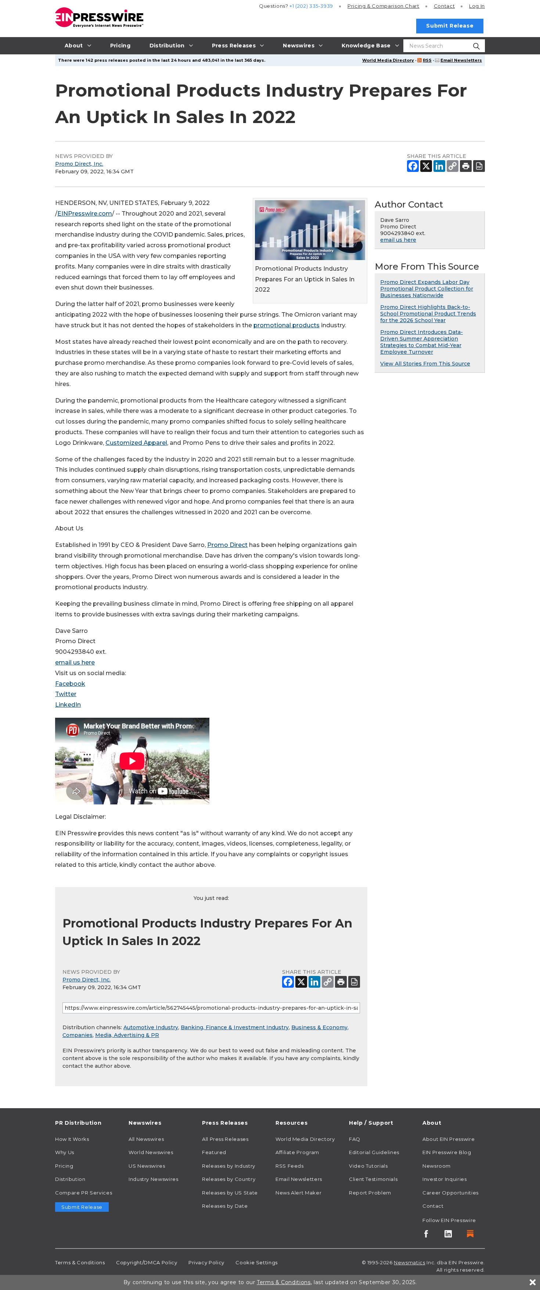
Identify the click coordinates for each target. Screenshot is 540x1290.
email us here (75, 662)
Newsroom (436, 1166)
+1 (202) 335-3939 (311, 6)
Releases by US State (230, 1193)
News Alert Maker (298, 1193)
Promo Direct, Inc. (79, 164)
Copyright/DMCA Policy (146, 1262)
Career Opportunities (450, 1193)
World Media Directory (388, 60)
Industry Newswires (154, 1179)
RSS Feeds (290, 1166)
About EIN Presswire (448, 1139)
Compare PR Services (83, 1193)
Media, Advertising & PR (127, 1035)
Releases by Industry (228, 1166)
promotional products (286, 325)
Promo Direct (227, 544)
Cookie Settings (256, 1262)
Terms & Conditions (80, 1262)
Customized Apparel (136, 442)
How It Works (72, 1139)
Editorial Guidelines (374, 1152)
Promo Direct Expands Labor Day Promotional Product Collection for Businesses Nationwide (426, 289)
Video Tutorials (368, 1166)
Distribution (70, 1179)
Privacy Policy (206, 1262)
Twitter (65, 694)
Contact (444, 6)
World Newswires (151, 1152)
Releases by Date (225, 1206)
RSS (427, 60)
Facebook (70, 683)
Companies (77, 1035)
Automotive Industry (150, 1027)
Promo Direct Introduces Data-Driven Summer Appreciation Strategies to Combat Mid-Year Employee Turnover (421, 342)
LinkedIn (68, 704)
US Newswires (147, 1166)
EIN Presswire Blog (446, 1152)
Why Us (64, 1152)
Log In (477, 6)
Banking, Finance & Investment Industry (235, 1027)
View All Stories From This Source (425, 363)
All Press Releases (225, 1139)
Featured (214, 1152)
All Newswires (146, 1139)
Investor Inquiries (444, 1179)
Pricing (384, 6)
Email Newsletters (461, 60)
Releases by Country (228, 1179)
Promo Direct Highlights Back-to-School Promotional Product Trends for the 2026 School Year (428, 314)
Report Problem (370, 1193)
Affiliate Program (297, 1152)
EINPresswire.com (84, 213)
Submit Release (450, 25)
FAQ (354, 1139)
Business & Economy (319, 1027)
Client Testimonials (373, 1179)
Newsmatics (409, 1262)
